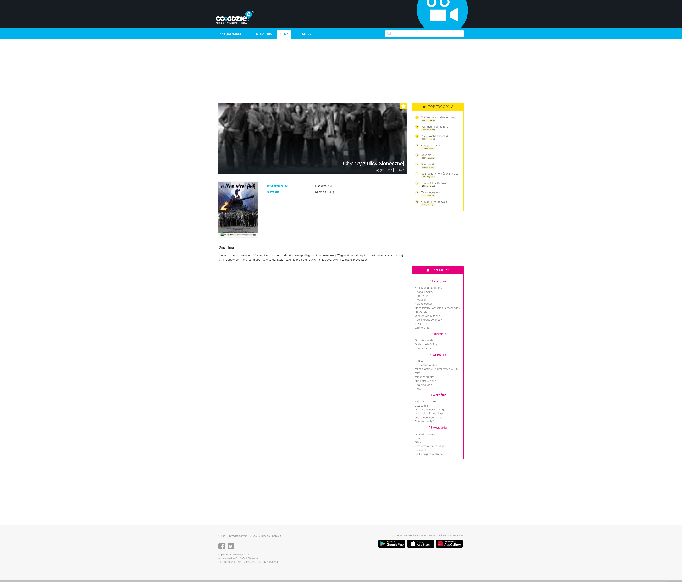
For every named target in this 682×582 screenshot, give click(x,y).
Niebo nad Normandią (428, 417)
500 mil (419, 361)
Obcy (418, 442)
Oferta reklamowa (260, 535)
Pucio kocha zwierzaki (435, 136)
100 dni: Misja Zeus (427, 401)
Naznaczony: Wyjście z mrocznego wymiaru (440, 173)
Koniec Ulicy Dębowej (434, 183)
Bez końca (421, 405)
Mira (417, 373)
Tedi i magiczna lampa (429, 454)
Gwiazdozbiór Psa (426, 344)
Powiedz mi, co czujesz (429, 446)
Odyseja (426, 155)
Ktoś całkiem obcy (426, 365)
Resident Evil (423, 450)
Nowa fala (421, 311)
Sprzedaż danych (237, 535)
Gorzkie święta (424, 340)
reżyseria (273, 192)
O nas (221, 535)
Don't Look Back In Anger (430, 409)
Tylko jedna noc (431, 192)
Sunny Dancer (423, 348)
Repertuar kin (260, 34)
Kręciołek (420, 299)
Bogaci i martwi (424, 291)
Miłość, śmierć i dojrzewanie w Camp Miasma (438, 369)
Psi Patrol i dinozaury (434, 126)
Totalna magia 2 (425, 421)
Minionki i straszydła (434, 201)
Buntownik (427, 164)
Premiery (304, 34)
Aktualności (230, 34)
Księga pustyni (430, 145)
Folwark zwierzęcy (426, 434)
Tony (418, 389)
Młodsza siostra (424, 377)
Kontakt (276, 535)
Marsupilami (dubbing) (429, 413)
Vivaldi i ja (421, 323)
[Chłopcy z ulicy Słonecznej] (238, 209)
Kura (417, 438)
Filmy (284, 34)
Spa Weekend (423, 385)
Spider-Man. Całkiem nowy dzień (440, 117)
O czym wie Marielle (427, 315)
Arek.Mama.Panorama (428, 287)
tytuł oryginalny (277, 185)
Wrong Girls (422, 327)
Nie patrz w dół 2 (425, 381)
